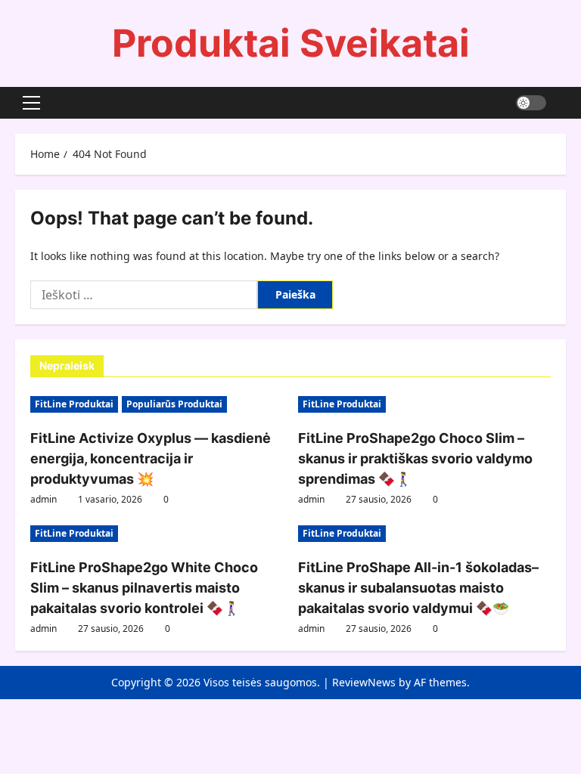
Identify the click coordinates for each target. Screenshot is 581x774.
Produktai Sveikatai (291, 43)
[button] (31, 103)
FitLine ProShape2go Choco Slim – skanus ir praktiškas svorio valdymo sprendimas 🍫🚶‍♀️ (415, 458)
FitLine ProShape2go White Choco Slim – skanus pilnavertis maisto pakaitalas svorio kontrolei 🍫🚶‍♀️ (144, 587)
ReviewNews (364, 682)
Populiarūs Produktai (174, 404)
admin (43, 499)
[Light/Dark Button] (531, 102)
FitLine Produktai (74, 404)
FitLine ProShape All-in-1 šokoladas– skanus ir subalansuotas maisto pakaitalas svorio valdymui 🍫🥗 (418, 587)
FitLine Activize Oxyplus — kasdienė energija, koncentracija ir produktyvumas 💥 (150, 458)
